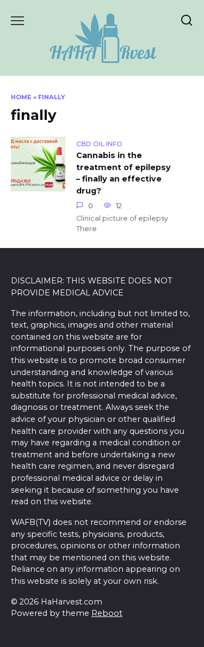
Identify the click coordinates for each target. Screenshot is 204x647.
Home (21, 97)
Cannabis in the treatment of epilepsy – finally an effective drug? (123, 173)
